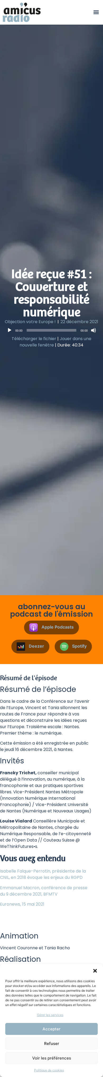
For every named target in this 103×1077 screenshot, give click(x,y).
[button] (95, 970)
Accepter (51, 1028)
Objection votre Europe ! (30, 322)
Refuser (51, 1043)
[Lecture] (9, 330)
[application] (51, 330)
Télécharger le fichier (34, 339)
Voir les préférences (51, 1058)
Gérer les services (50, 1015)
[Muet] (93, 330)
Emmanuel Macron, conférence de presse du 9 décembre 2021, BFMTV (43, 891)
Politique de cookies (49, 1070)
